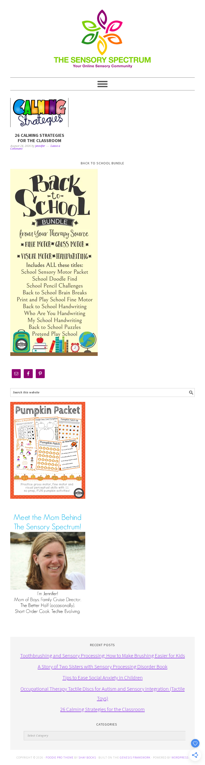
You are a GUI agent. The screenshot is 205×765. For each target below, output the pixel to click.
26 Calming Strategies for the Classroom (39, 138)
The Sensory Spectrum (102, 36)
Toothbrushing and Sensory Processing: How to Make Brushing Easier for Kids (102, 655)
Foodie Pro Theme (60, 757)
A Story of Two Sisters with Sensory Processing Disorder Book (103, 666)
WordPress (180, 757)
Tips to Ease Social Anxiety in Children (102, 677)
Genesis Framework (135, 757)
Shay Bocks (87, 757)
